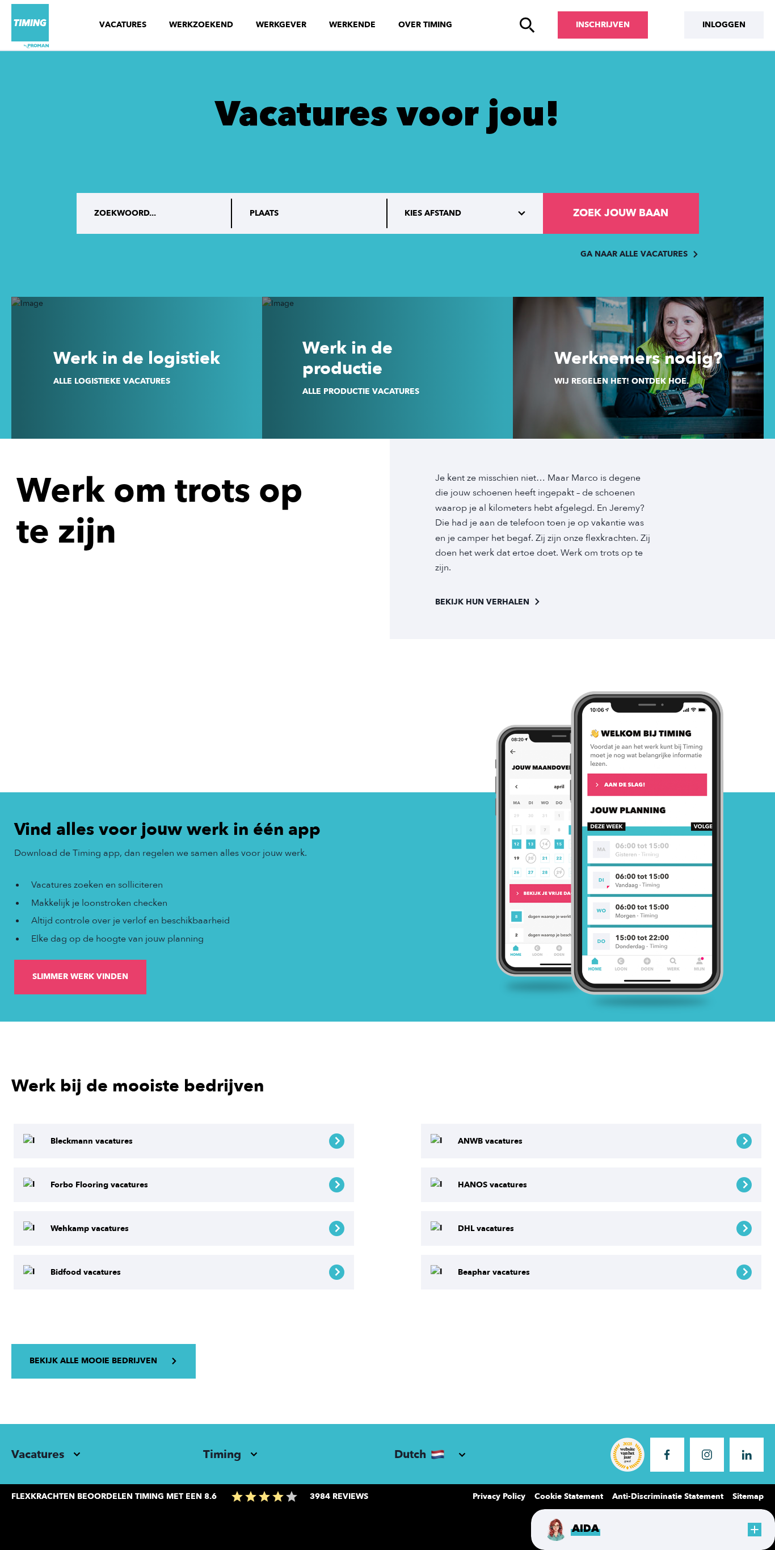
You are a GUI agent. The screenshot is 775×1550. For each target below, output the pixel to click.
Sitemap (748, 1496)
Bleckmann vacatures (91, 1141)
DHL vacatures (486, 1228)
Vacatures (122, 24)
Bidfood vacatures (85, 1272)
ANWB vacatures (490, 1141)
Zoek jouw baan (620, 213)
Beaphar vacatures (494, 1272)
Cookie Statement (568, 1496)
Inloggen (723, 24)
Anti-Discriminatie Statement (667, 1496)
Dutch (410, 1454)
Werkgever (281, 24)
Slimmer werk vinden (80, 976)
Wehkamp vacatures (89, 1228)
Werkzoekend (201, 24)
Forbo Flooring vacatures (99, 1184)
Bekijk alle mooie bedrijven (93, 1360)
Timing (222, 1454)
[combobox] (309, 213)
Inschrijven (603, 24)
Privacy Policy (499, 1496)
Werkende (352, 24)
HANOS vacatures (492, 1184)
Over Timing (425, 24)
